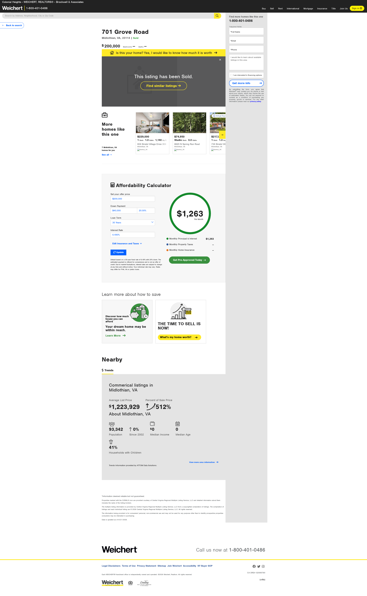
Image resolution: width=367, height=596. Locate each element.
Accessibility (189, 565)
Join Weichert (174, 565)
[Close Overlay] (220, 59)
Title (333, 8)
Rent (280, 8)
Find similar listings (162, 86)
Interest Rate (117, 230)
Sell (272, 8)
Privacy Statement (146, 565)
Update (120, 252)
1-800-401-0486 (37, 8)
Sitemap (162, 565)
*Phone (234, 49)
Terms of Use (129, 565)
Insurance (322, 8)
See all (106, 154)
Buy (264, 8)
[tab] (107, 371)
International (293, 8)
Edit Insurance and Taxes (125, 243)
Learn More (116, 335)
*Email (233, 41)
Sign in (356, 8)
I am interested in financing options (247, 75)
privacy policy (255, 101)
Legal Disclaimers (111, 565)
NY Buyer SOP (205, 565)
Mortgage (308, 8)
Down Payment (118, 206)
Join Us (344, 8)
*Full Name (235, 32)
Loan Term (116, 217)
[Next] (222, 135)
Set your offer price (120, 194)
